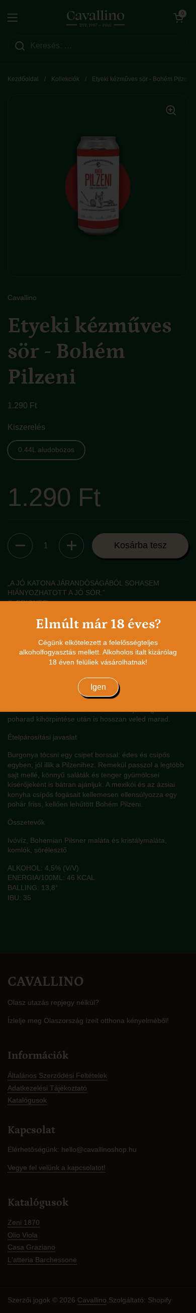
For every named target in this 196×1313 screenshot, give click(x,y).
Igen (98, 687)
